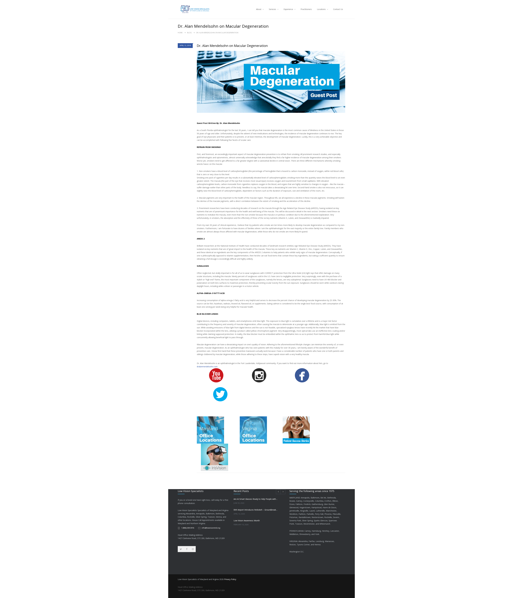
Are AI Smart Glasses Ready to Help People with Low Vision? (256, 499)
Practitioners (306, 9)
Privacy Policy (230, 579)
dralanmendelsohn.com (207, 366)
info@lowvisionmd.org (211, 528)
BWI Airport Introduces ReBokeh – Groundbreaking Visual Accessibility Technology (256, 509)
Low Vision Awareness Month (247, 520)
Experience (288, 9)
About (258, 9)
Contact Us (338, 9)
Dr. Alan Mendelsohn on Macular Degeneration (232, 45)
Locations (321, 9)
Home (180, 32)
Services (272, 9)
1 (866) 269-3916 (187, 528)
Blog (189, 32)
